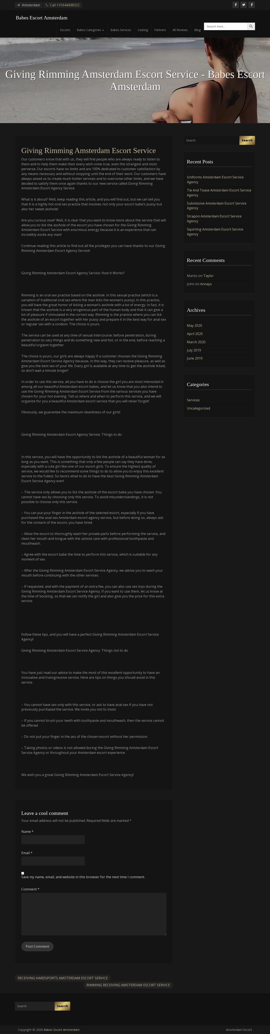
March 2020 (196, 342)
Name (27, 831)
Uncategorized (198, 408)
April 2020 (195, 333)
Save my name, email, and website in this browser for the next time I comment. (83, 877)
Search (247, 140)
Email (26, 853)
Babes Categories (89, 30)
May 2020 (194, 325)
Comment (30, 889)
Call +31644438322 (65, 5)
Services (193, 400)
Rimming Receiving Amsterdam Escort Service (128, 985)
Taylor (208, 275)
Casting (143, 30)
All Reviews (180, 30)
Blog (197, 30)
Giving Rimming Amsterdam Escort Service (88, 150)
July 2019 (194, 350)
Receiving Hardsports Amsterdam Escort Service (63, 978)
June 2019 (194, 358)
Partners (160, 30)
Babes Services (121, 30)
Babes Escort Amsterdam (62, 1030)
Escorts (65, 30)
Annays (206, 284)
